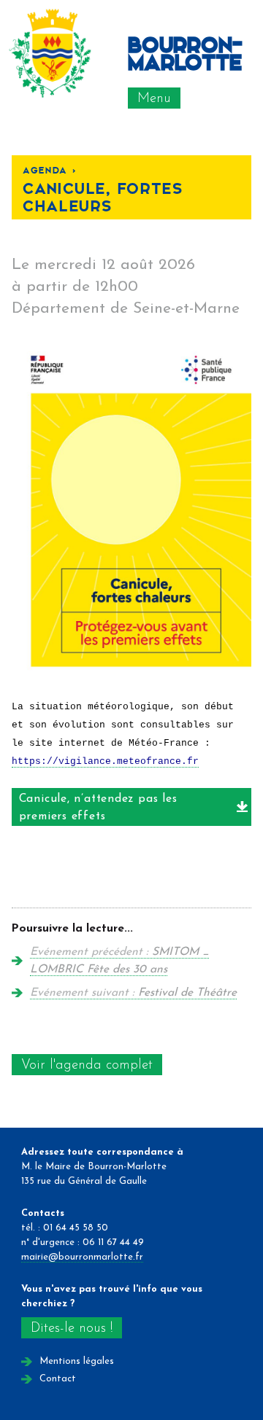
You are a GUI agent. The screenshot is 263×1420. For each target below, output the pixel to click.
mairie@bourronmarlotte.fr (82, 1257)
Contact (57, 1379)
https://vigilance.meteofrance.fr (105, 761)
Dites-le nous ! (72, 1328)
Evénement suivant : (133, 993)
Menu (154, 99)
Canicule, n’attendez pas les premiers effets (98, 807)
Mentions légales (76, 1361)
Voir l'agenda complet (87, 1065)
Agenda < (50, 169)
